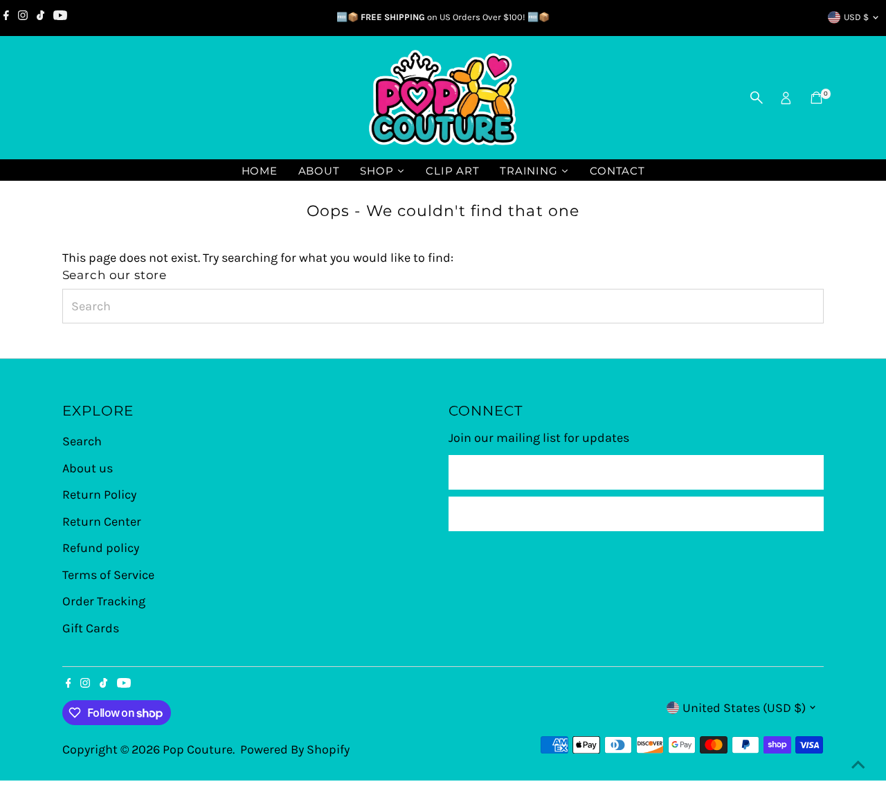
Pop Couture (198, 749)
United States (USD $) (744, 707)
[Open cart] (816, 97)
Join (636, 514)
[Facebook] (6, 17)
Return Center (101, 521)
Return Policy (99, 494)
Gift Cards (90, 628)
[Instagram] (23, 17)
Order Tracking (103, 601)
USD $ (856, 17)
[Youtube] (60, 17)
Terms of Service (108, 574)
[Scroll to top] (858, 764)
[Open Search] (756, 97)
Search (82, 441)
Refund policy (100, 547)
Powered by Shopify (295, 749)
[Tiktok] (40, 17)
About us (87, 468)
